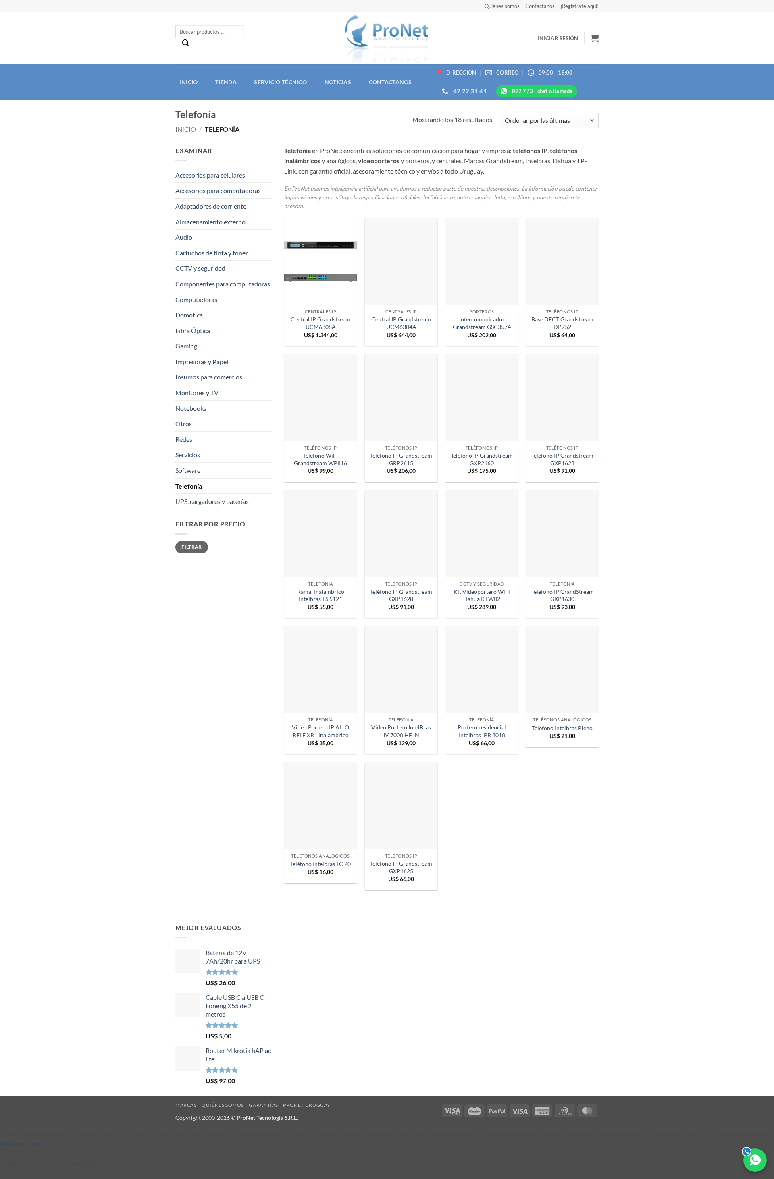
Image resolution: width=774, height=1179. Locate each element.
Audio (183, 237)
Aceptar (81, 1165)
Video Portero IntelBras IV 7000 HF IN (401, 731)
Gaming (186, 346)
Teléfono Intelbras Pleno (562, 728)
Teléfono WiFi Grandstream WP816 (320, 459)
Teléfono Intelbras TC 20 (320, 863)
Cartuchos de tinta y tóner (211, 253)
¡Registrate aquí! (579, 6)
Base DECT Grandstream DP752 (562, 323)
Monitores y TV (196, 392)
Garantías (263, 1105)
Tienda (226, 82)
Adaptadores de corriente (210, 206)
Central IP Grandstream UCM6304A (401, 323)
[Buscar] (185, 45)
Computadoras (196, 299)
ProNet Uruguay (307, 1105)
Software (187, 470)
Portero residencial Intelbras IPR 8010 (482, 731)
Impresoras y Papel (201, 361)
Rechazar (26, 1165)
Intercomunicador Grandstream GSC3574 (482, 323)
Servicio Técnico (280, 82)
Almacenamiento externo (210, 222)
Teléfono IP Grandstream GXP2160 (482, 459)
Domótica (189, 315)
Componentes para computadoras (222, 284)
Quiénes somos (502, 6)
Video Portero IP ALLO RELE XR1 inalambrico (320, 731)
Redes (183, 439)
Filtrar (191, 547)
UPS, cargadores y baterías (212, 501)
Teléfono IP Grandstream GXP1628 (562, 459)
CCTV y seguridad (200, 268)
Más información (23, 1143)
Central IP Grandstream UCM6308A (320, 323)
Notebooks (190, 408)
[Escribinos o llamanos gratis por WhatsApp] (755, 1160)
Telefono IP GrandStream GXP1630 (562, 595)
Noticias (338, 82)
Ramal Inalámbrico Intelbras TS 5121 (320, 595)
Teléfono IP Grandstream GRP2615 (401, 459)
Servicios (187, 454)
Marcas (186, 1105)
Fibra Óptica (192, 330)
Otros (183, 423)
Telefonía (188, 486)
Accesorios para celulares (210, 175)
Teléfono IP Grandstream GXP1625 (401, 867)
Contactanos (540, 6)
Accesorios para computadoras (218, 190)
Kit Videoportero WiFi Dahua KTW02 (482, 595)
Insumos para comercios (208, 377)
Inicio (189, 82)
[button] (558, 38)
